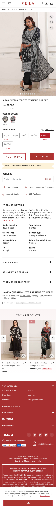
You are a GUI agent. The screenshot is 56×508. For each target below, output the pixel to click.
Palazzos (5, 400)
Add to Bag (14, 156)
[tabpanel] (28, 54)
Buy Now (42, 156)
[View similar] (51, 22)
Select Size (8, 129)
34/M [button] (15, 135)
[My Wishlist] (9, 3)
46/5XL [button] (8, 145)
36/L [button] (24, 135)
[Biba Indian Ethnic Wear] (28, 3)
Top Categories (10, 386)
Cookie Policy (45, 496)
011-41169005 (25, 296)
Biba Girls (6, 395)
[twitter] (46, 435)
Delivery (7, 174)
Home (4, 9)
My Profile (7, 419)
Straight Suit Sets (25, 9)
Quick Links (7, 425)
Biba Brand (7, 413)
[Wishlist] (51, 28)
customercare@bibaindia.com (28, 303)
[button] (46, 3)
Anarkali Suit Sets (9, 390)
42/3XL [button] (45, 136)
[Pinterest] (34, 435)
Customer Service (11, 406)
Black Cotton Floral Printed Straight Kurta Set (11, 365)
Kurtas (30, 390)
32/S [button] (6, 136)
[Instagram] (40, 435)
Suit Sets (11, 9)
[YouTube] (52, 435)
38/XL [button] (34, 135)
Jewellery (32, 395)
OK (28, 502)
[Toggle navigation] (3, 3)
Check (48, 179)
